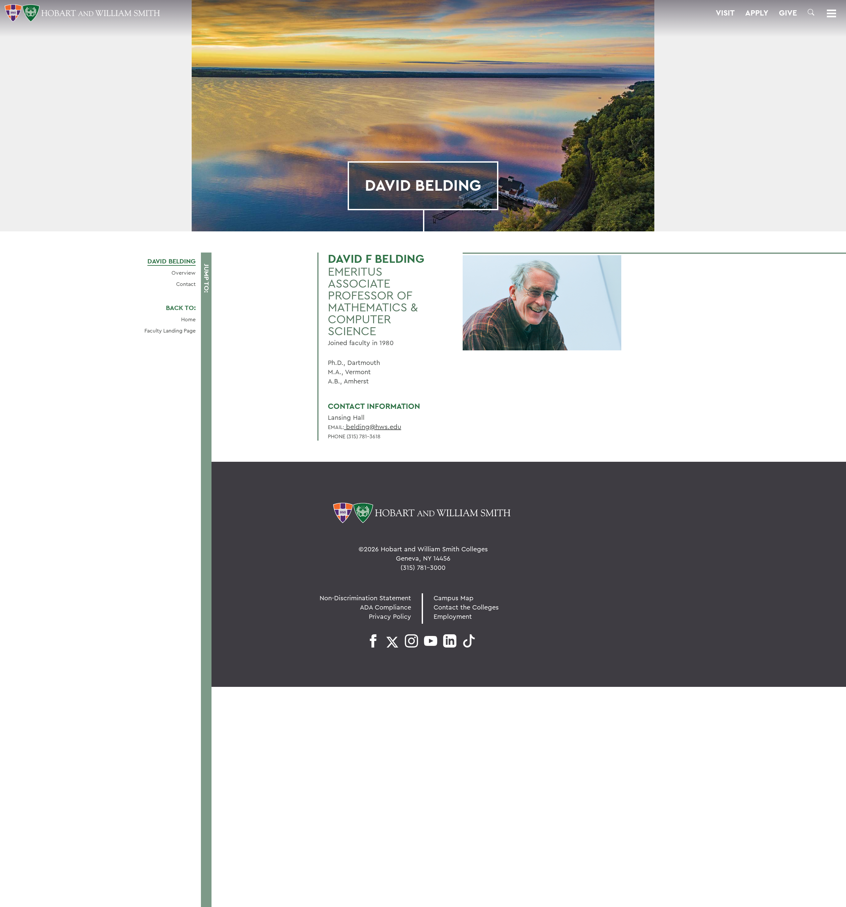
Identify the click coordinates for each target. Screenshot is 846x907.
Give (788, 13)
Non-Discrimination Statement (365, 598)
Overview (184, 273)
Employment (453, 616)
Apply (756, 13)
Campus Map (454, 598)
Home (188, 319)
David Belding (171, 261)
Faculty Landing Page (170, 331)
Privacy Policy (390, 616)
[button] (811, 12)
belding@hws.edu (372, 426)
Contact (186, 284)
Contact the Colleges (466, 607)
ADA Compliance (385, 607)
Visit (725, 13)
